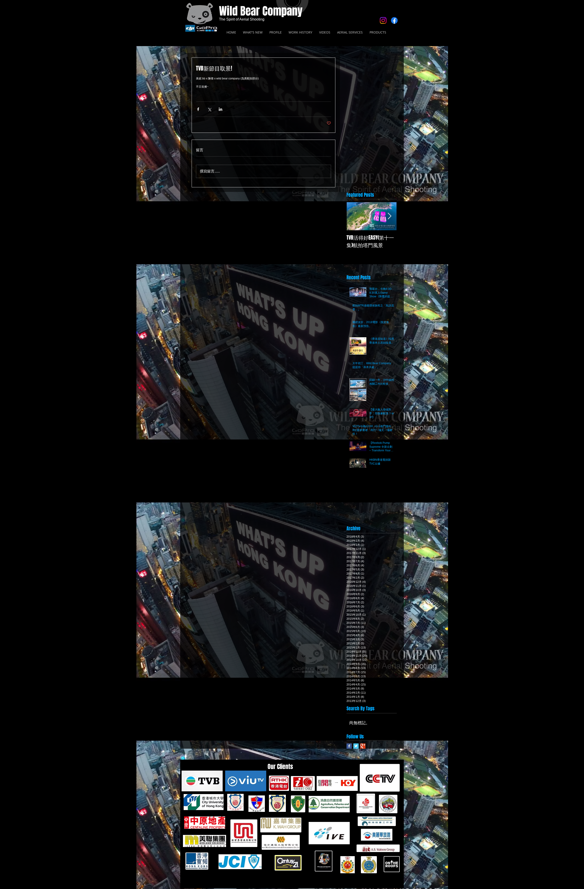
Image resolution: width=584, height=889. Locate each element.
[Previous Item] (354, 216)
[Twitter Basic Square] (356, 746)
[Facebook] (394, 20)
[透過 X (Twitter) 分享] (209, 109)
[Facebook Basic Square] (349, 746)
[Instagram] (383, 20)
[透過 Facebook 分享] (198, 109)
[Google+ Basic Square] (362, 746)
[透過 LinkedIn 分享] (220, 109)
